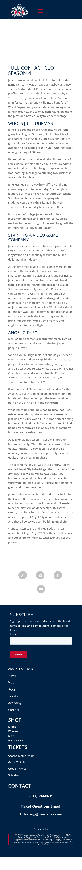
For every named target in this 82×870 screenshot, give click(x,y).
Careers (13, 710)
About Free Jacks (20, 669)
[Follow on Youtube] (41, 589)
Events (13, 696)
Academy (14, 703)
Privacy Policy (41, 829)
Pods (12, 689)
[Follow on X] (22, 575)
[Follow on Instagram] (40, 575)
